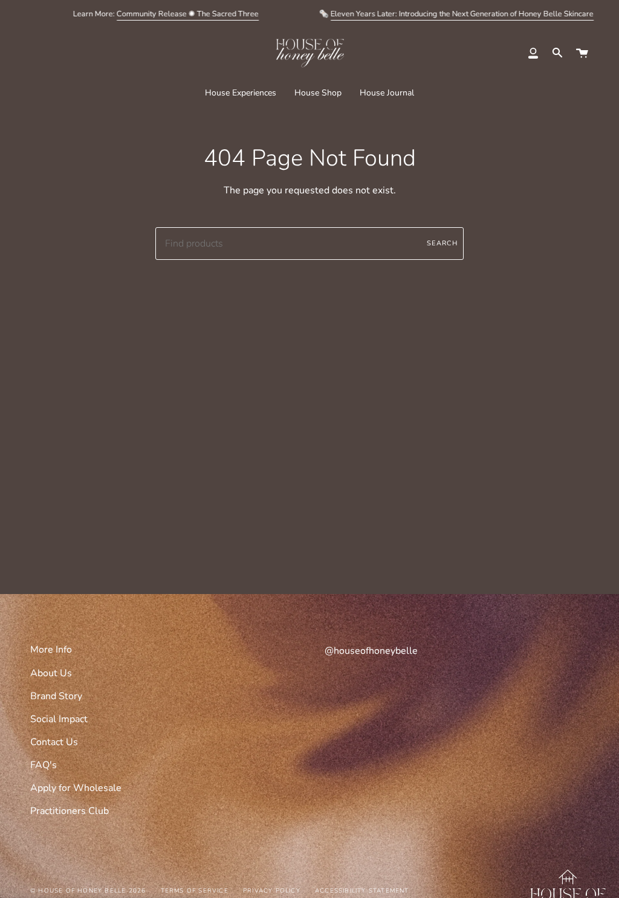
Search (442, 243)
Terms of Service (194, 891)
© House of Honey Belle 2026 (88, 891)
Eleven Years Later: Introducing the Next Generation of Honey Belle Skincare (462, 13)
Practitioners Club (69, 811)
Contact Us (54, 742)
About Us (51, 673)
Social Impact (59, 719)
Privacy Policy (271, 891)
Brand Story (56, 696)
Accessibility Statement (362, 891)
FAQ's (43, 765)
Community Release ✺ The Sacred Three (188, 13)
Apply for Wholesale (76, 788)
